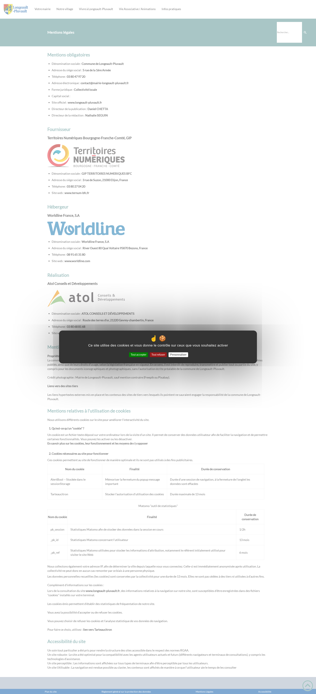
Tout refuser (158, 354)
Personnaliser (178, 354)
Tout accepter (138, 354)
